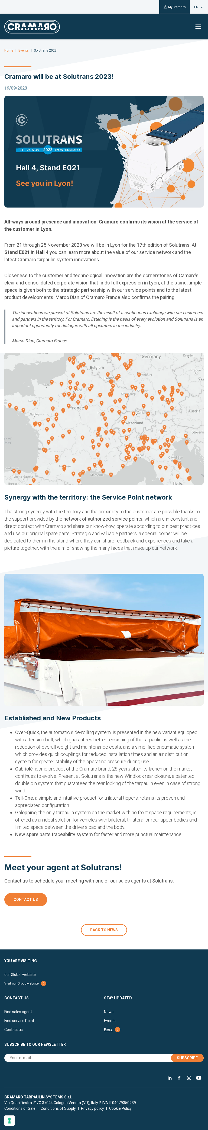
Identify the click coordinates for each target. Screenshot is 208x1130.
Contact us (26, 899)
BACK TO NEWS (104, 930)
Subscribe (187, 1058)
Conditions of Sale (19, 1108)
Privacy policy (92, 1108)
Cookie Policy (120, 1108)
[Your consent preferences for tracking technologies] (9, 1120)
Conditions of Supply (58, 1108)
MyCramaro (177, 7)
